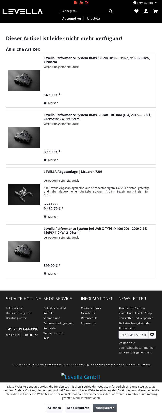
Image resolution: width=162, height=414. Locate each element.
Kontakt (48, 313)
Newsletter (88, 313)
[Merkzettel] (136, 11)
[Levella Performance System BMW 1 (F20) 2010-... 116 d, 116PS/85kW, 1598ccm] (24, 80)
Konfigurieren (104, 408)
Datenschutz (89, 318)
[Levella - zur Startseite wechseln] (28, 11)
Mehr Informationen (86, 398)
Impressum (88, 323)
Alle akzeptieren (78, 408)
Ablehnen (54, 408)
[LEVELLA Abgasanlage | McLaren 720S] (24, 194)
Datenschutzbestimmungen (137, 347)
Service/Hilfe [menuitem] (145, 3)
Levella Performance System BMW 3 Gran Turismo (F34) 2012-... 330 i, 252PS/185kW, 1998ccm (97, 117)
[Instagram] (87, 2)
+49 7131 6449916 (22, 329)
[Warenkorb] (156, 11)
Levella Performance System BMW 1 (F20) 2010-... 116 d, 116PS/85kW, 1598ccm (97, 60)
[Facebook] (75, 2)
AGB (46, 338)
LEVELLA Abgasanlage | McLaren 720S (73, 172)
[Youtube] (81, 2)
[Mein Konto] (146, 11)
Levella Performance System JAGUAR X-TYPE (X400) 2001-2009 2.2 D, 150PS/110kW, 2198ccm (96, 231)
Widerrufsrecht (53, 333)
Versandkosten (72, 364)
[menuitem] (86, 11)
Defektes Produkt (54, 308)
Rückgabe (49, 328)
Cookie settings (91, 308)
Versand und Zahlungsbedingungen (58, 320)
